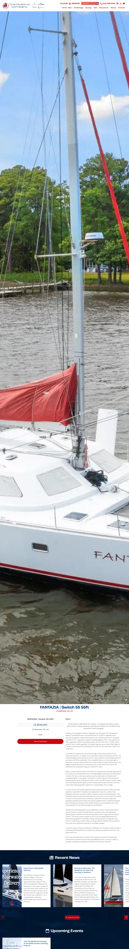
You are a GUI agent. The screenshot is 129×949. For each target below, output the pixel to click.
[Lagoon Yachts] (34, 4)
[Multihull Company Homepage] (17, 5)
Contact (121, 8)
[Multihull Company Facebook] (117, 3)
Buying (88, 8)
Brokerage (78, 8)
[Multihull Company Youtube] (124, 3)
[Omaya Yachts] (41, 7)
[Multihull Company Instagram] (120, 3)
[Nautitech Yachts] (34, 7)
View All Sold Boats (40, 741)
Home (64, 8)
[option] (26, 885)
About (113, 8)
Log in (65, 3)
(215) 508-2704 (108, 3)
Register (75, 3)
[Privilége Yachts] (41, 4)
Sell (95, 8)
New (70, 8)
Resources (104, 8)
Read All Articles (73, 917)
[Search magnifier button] (97, 3)
